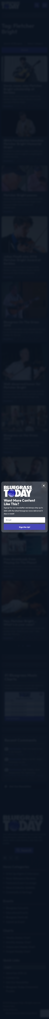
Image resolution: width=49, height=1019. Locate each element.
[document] (24, 509)
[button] (43, 485)
